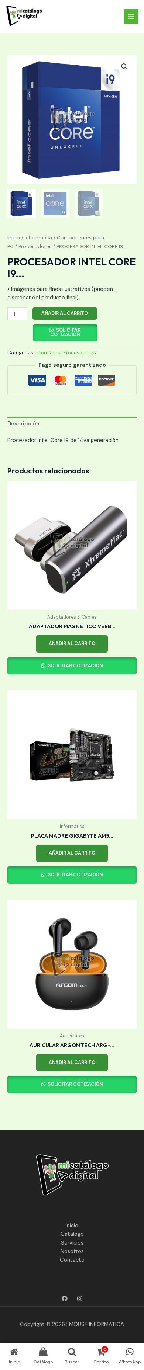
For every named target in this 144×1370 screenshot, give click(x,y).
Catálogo (72, 1234)
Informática (38, 237)
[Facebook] (65, 1298)
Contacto (72, 1259)
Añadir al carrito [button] (72, 643)
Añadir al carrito (64, 313)
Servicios (72, 1242)
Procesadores (35, 246)
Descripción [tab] (23, 423)
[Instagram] (80, 1298)
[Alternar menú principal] (131, 16)
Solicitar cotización (65, 332)
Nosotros (72, 1251)
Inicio (13, 237)
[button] (124, 66)
